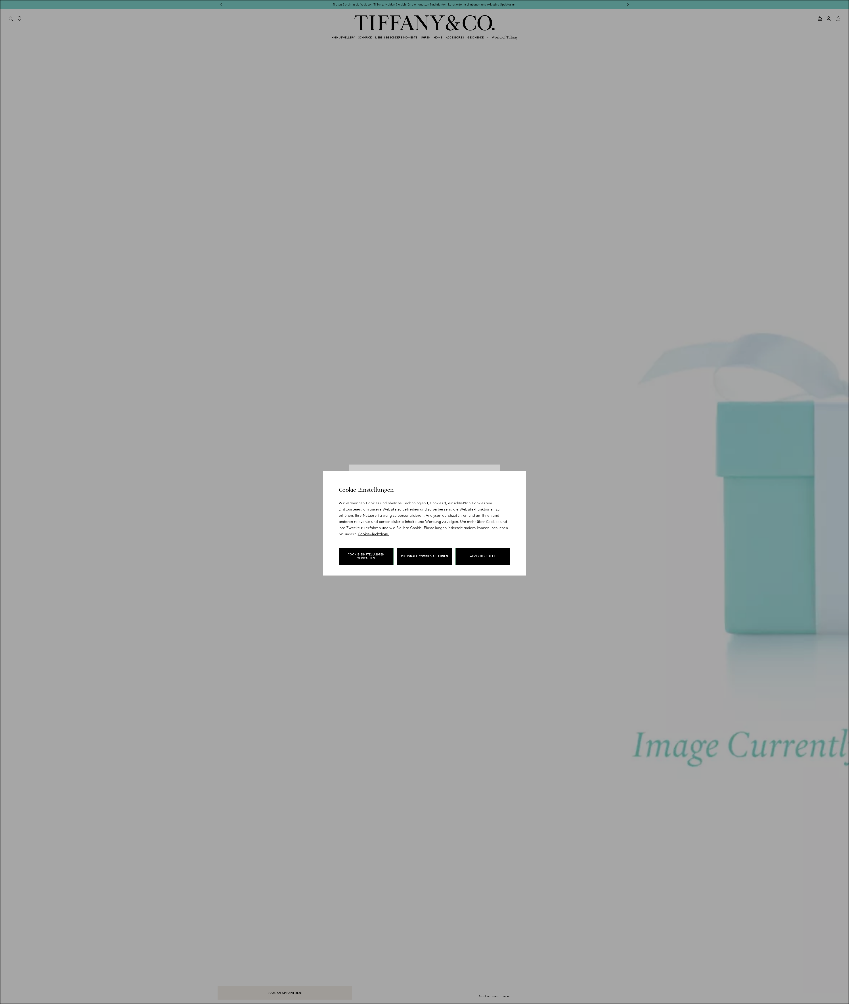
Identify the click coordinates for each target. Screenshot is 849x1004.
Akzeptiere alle (482, 556)
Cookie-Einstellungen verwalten (366, 556)
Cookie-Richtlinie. (373, 534)
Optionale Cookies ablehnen (424, 556)
